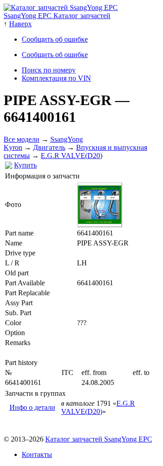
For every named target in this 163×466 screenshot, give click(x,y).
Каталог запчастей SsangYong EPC (98, 439)
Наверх (20, 24)
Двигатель (49, 147)
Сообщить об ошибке (55, 39)
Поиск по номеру (49, 70)
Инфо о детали (32, 407)
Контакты (37, 454)
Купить (25, 165)
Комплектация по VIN (56, 78)
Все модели (21, 139)
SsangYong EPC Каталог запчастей (57, 15)
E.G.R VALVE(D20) (71, 155)
